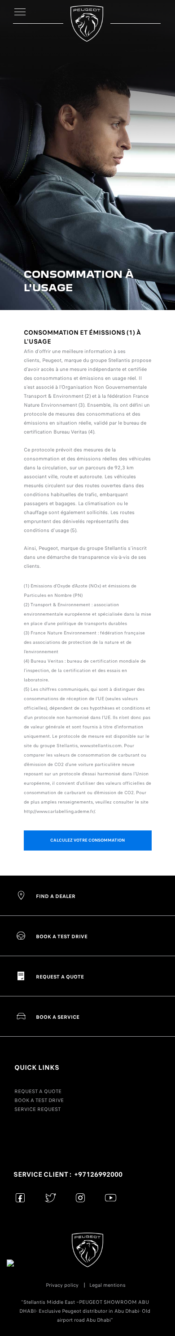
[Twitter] (50, 1197)
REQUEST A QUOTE (37, 1091)
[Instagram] (81, 1197)
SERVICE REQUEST (37, 1109)
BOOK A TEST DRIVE (39, 1100)
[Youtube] (111, 1197)
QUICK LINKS (36, 1067)
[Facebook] (20, 1197)
